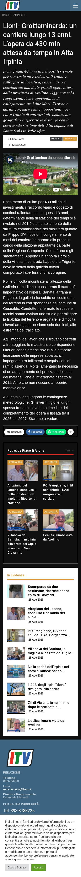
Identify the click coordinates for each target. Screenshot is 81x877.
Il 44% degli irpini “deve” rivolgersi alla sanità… (47, 687)
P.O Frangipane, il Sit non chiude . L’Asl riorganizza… (48, 633)
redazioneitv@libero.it (17, 789)
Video (57, 138)
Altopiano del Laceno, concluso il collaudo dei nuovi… (46, 613)
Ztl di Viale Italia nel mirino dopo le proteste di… (48, 705)
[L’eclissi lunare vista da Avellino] (58, 520)
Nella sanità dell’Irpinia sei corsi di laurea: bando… (48, 669)
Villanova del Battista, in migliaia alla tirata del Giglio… (51, 651)
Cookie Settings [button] (17, 867)
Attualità (70, 138)
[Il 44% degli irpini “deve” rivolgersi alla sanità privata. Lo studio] (16, 689)
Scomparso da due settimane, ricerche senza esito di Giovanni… (48, 591)
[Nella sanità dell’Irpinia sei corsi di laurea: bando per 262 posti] (16, 671)
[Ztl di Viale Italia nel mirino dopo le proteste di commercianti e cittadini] (16, 707)
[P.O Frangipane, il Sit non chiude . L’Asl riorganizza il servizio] (58, 470)
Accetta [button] (38, 867)
